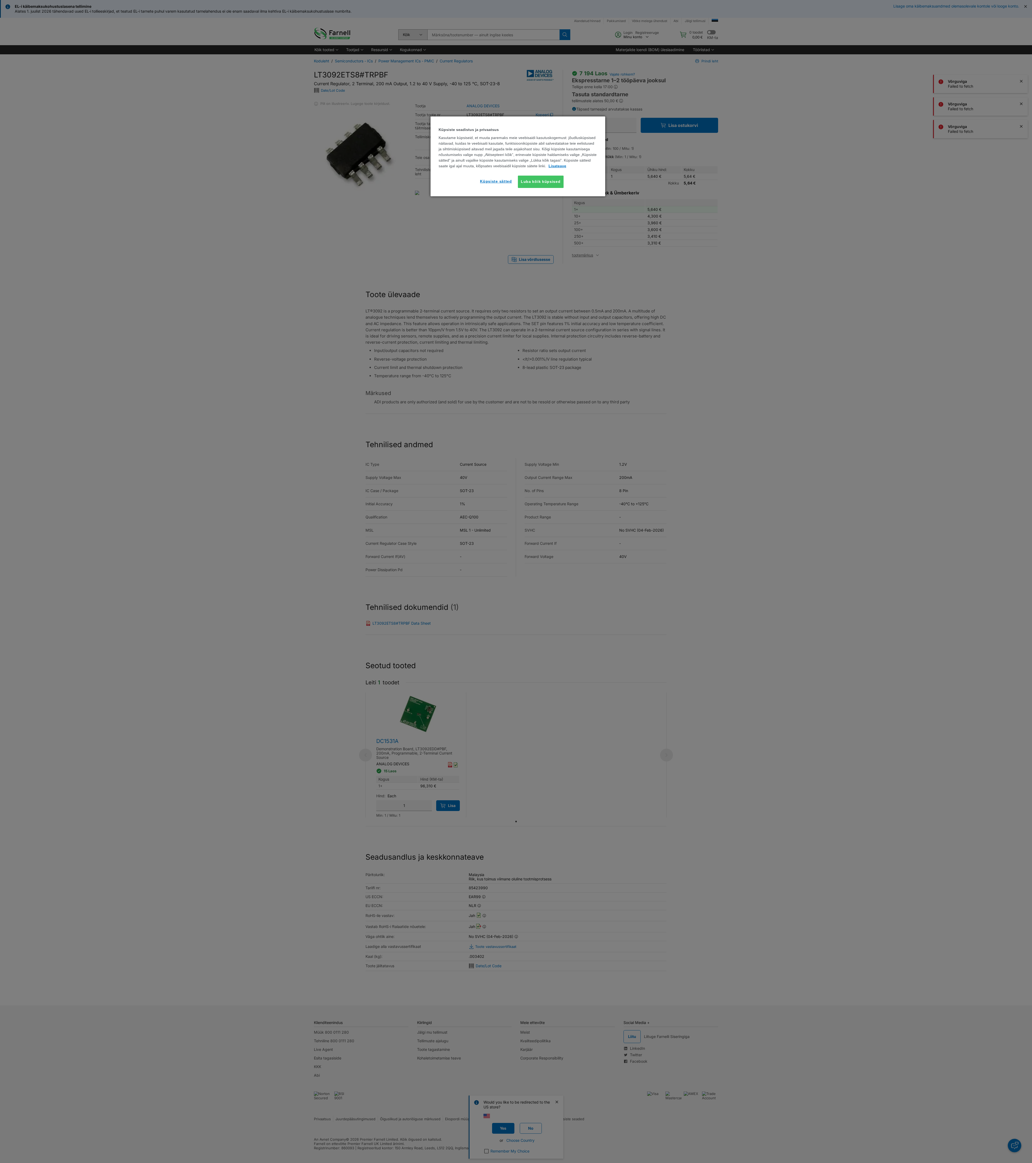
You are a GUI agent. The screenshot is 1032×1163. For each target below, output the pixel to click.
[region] (518, 156)
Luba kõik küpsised (541, 181)
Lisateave (557, 166)
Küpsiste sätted (496, 181)
